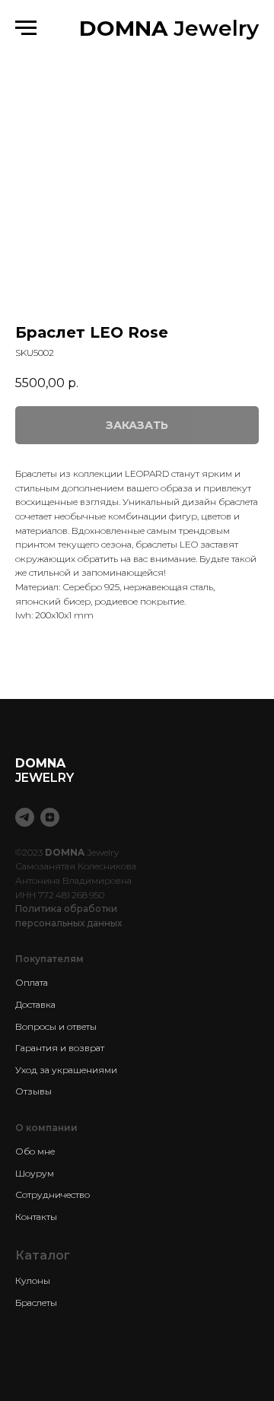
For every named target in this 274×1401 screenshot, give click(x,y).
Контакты (36, 1216)
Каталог (42, 1255)
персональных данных (68, 923)
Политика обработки (66, 908)
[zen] (49, 817)
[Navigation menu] (26, 28)
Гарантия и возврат (59, 1047)
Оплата (31, 982)
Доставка (35, 1004)
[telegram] (24, 817)
